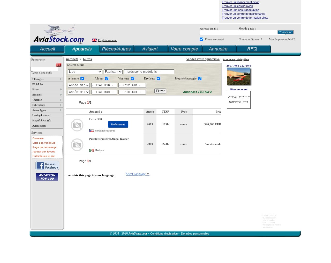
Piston (35, 89)
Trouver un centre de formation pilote (245, 17)
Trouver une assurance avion (240, 9)
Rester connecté (214, 39)
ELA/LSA (37, 84)
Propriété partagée (186, 78)
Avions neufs (39, 125)
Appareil (94, 111)
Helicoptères (38, 105)
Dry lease (149, 78)
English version (107, 40)
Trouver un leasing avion (237, 6)
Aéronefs (72, 59)
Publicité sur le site (44, 156)
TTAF (165, 111)
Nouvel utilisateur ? (250, 39)
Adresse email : (209, 28)
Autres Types (39, 110)
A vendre (73, 78)
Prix (218, 111)
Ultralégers (37, 79)
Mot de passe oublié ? (282, 39)
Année (150, 111)
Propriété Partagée (41, 120)
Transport (37, 99)
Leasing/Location (41, 115)
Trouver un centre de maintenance (243, 13)
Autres (87, 59)
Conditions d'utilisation (164, 233)
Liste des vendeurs (44, 142)
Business (37, 94)
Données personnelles (195, 233)
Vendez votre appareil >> (203, 59)
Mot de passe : (247, 28)
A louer (99, 78)
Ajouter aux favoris (44, 151)
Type (184, 111)
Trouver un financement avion (240, 2)
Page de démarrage (45, 147)
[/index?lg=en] (94, 40)
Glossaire (38, 138)
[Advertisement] (124, 11)
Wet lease (123, 78)
